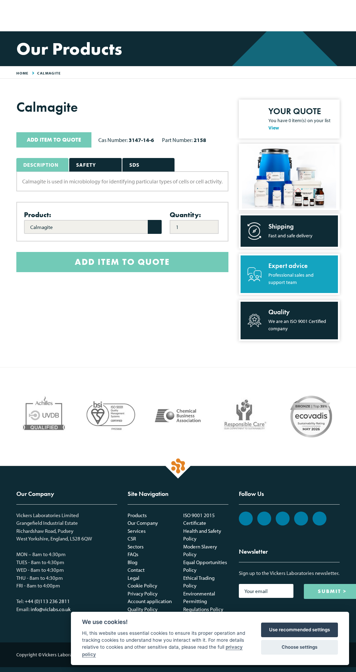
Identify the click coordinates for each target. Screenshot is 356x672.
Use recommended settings (299, 629)
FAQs (133, 554)
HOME (22, 73)
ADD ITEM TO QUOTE (54, 139)
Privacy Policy (142, 593)
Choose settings (299, 647)
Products (137, 515)
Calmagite (49, 73)
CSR (132, 538)
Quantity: (185, 214)
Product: (37, 214)
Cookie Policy (142, 585)
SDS (134, 164)
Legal (133, 578)
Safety (86, 164)
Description (40, 164)
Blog (132, 562)
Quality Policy (142, 609)
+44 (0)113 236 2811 (47, 601)
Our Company (143, 523)
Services (137, 531)
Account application (150, 601)
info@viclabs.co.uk (51, 609)
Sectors (136, 546)
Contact (136, 570)
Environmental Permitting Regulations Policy (203, 601)
